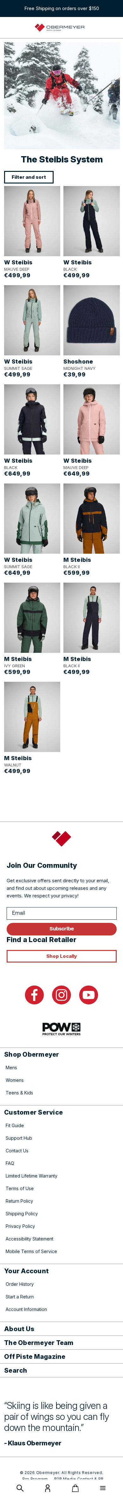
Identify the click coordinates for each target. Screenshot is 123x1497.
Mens (11, 1067)
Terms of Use (20, 1188)
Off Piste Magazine (35, 1356)
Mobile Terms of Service (31, 1251)
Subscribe (62, 929)
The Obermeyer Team (39, 1343)
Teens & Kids (19, 1092)
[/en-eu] (59, 28)
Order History (20, 1284)
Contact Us (17, 1150)
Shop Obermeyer (31, 1054)
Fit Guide (15, 1125)
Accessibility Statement (29, 1238)
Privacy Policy (20, 1226)
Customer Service (33, 1112)
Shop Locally (61, 956)
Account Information (26, 1309)
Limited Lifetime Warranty (31, 1175)
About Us (19, 1329)
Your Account (26, 1271)
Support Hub (19, 1138)
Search (15, 1370)
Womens (15, 1080)
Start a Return (20, 1296)
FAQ (10, 1163)
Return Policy (19, 1201)
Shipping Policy (22, 1213)
